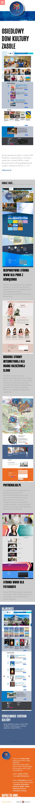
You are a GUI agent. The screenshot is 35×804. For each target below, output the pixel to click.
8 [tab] (22, 741)
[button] (4, 676)
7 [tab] (20, 741)
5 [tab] (17, 741)
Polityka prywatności (6, 801)
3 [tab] (13, 741)
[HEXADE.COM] (17, 5)
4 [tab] (15, 741)
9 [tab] (24, 741)
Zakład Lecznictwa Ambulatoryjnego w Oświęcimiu (13, 691)
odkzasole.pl (6, 170)
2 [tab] (11, 741)
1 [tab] (9, 741)
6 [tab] (18, 741)
